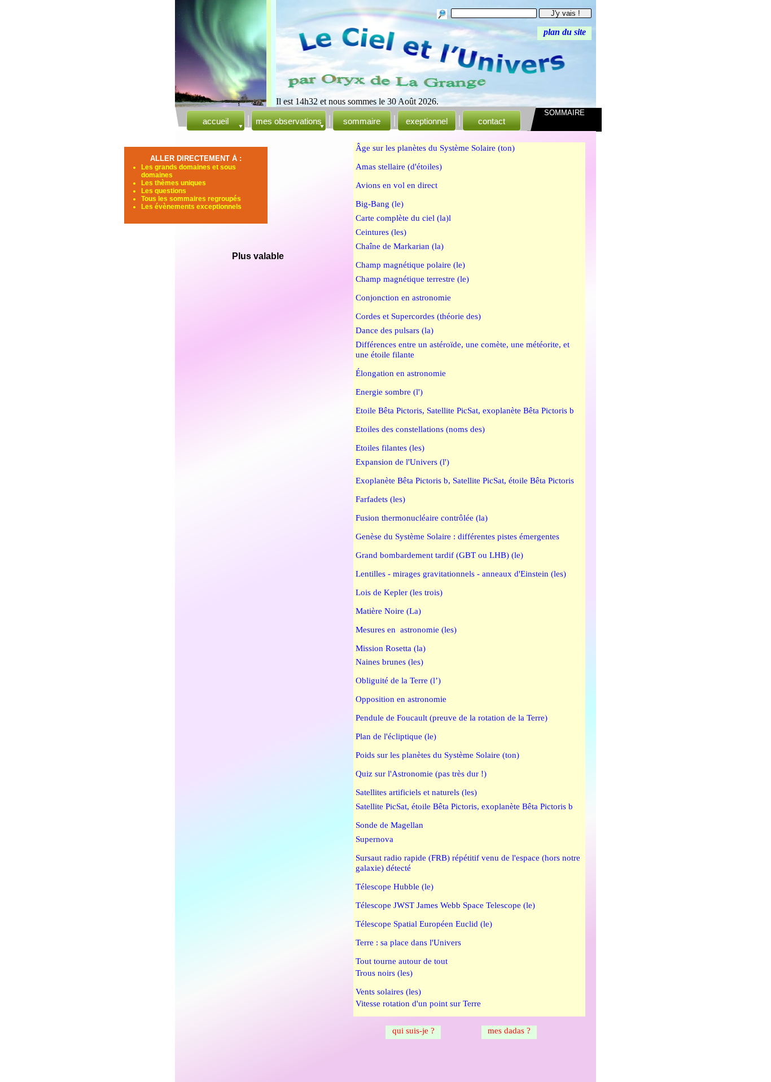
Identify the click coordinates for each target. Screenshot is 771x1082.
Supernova (374, 839)
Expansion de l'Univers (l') (402, 461)
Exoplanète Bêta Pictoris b (402, 480)
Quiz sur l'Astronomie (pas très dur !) (421, 773)
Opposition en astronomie (401, 699)
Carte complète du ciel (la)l (403, 217)
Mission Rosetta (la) (391, 648)
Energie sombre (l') (389, 391)
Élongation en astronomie (401, 373)
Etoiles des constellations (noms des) (420, 429)
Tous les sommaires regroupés (191, 199)
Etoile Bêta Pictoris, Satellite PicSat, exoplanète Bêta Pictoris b (465, 410)
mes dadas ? (509, 1030)
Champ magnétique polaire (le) (410, 264)
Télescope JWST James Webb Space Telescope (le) (445, 905)
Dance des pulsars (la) (394, 330)
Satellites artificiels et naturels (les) (416, 792)
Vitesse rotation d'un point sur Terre (418, 1003)
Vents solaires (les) (388, 991)
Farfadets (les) (380, 499)
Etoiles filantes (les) (390, 447)
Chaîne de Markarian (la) (400, 246)
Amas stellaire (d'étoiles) (399, 166)
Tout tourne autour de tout (402, 961)
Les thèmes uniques (173, 183)
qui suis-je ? (413, 1030)
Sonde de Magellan (389, 825)
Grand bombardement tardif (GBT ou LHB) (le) (439, 555)
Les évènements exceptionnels (191, 207)
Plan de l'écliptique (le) (396, 736)
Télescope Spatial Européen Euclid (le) (424, 923)
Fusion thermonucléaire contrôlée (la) (422, 517)
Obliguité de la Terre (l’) (398, 680)
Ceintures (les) (381, 232)
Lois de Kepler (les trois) (399, 592)
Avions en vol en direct (396, 185)
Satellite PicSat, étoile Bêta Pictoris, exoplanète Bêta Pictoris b (464, 806)
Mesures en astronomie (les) (406, 629)
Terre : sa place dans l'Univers (408, 942)
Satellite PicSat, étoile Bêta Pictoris (513, 480)
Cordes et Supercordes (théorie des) (418, 316)
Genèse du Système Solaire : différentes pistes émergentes (457, 536)
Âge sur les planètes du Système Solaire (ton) (435, 147)
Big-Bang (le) (380, 203)
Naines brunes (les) (389, 661)
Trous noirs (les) (384, 973)
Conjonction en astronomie (403, 297)
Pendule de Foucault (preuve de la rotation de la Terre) (451, 717)
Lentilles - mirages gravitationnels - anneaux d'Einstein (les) (461, 573)
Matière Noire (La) (388, 611)
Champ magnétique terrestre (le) (412, 278)
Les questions (163, 191)
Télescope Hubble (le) (394, 886)
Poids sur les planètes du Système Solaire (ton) (437, 755)
